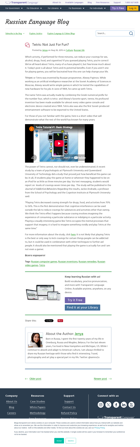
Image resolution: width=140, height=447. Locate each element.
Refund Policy (69, 413)
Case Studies (37, 401)
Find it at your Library (82, 307)
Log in (132, 8)
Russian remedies (87, 261)
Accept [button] (59, 440)
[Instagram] (101, 405)
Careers (11, 413)
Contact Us (69, 407)
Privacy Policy (99, 427)
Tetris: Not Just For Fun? (50, 44)
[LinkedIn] (124, 405)
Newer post (100, 378)
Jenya (45, 50)
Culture (69, 50)
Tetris (42, 265)
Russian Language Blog (37, 22)
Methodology (38, 413)
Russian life (79, 50)
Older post (35, 378)
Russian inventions (68, 261)
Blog (11, 407)
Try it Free (118, 8)
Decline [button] (71, 440)
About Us (11, 401)
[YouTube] (131, 405)
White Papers (37, 407)
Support (69, 401)
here (73, 234)
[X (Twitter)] (108, 405)
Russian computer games (44, 261)
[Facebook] (116, 405)
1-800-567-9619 (131, 3)
